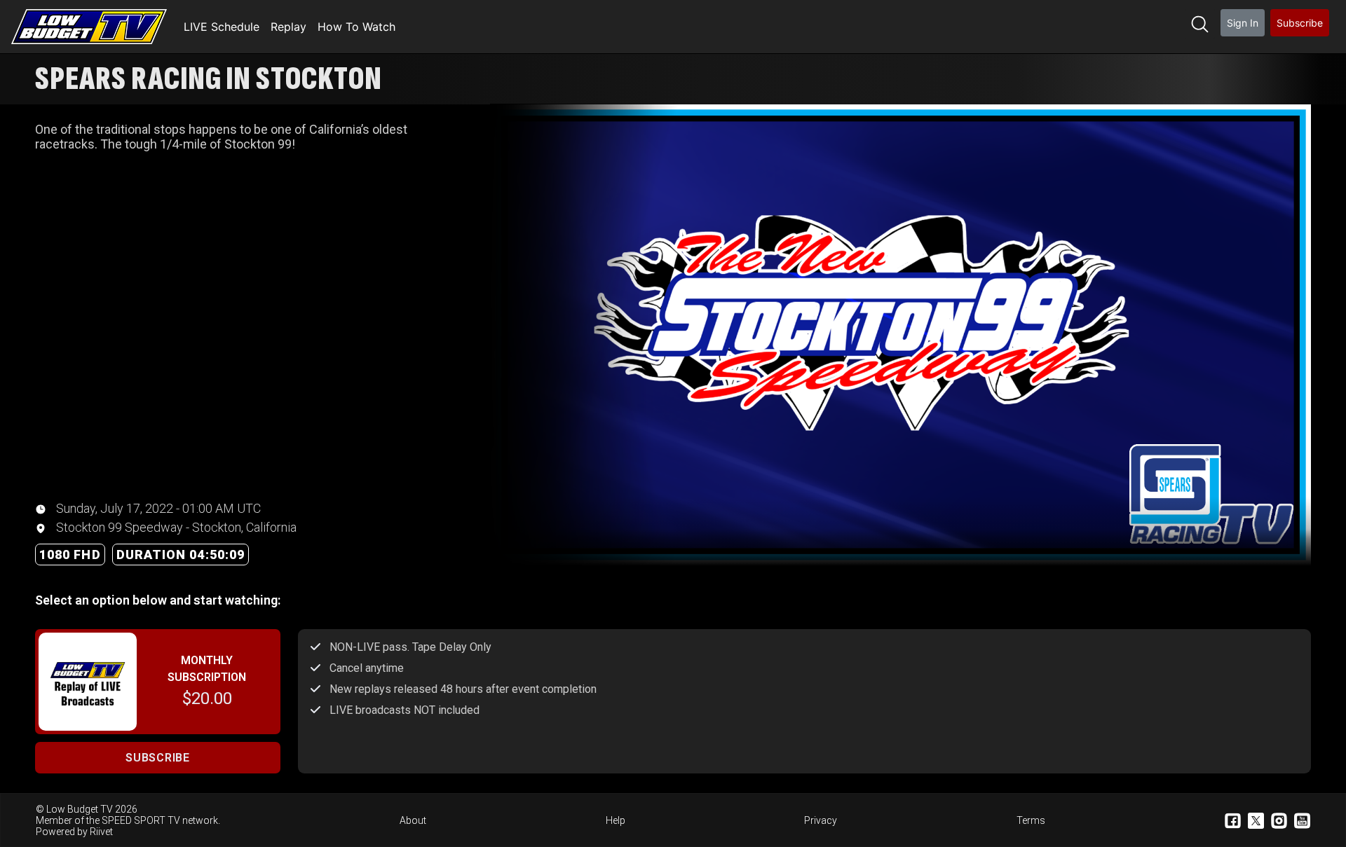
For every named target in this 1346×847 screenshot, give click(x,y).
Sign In (1242, 23)
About (413, 820)
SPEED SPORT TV (141, 820)
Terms (1031, 820)
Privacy (820, 820)
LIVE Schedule (221, 27)
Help (615, 820)
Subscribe (1300, 23)
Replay (288, 27)
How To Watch (356, 27)
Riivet (101, 831)
